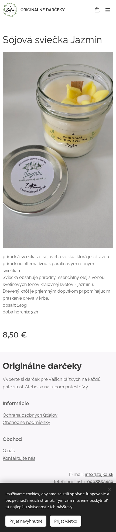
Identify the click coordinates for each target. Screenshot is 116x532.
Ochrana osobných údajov (30, 415)
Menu (108, 10)
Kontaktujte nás (19, 458)
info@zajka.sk (99, 474)
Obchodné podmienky (26, 422)
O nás (9, 450)
